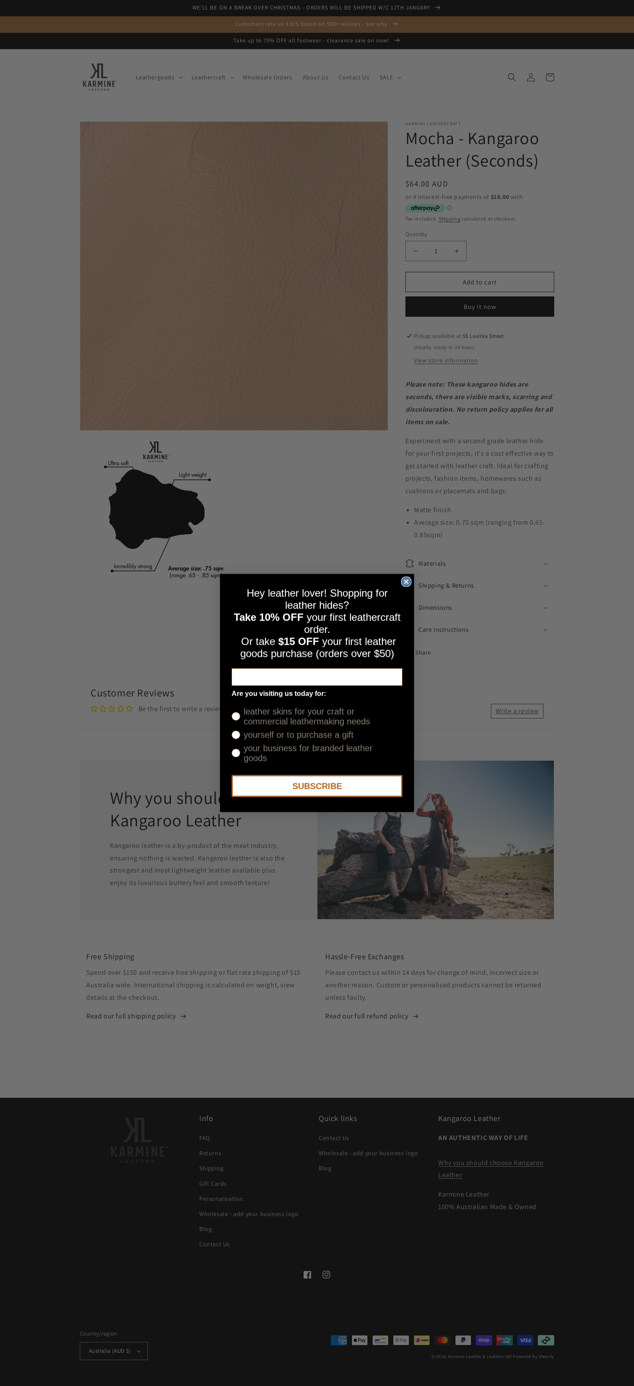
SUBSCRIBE (317, 786)
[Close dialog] (406, 581)
